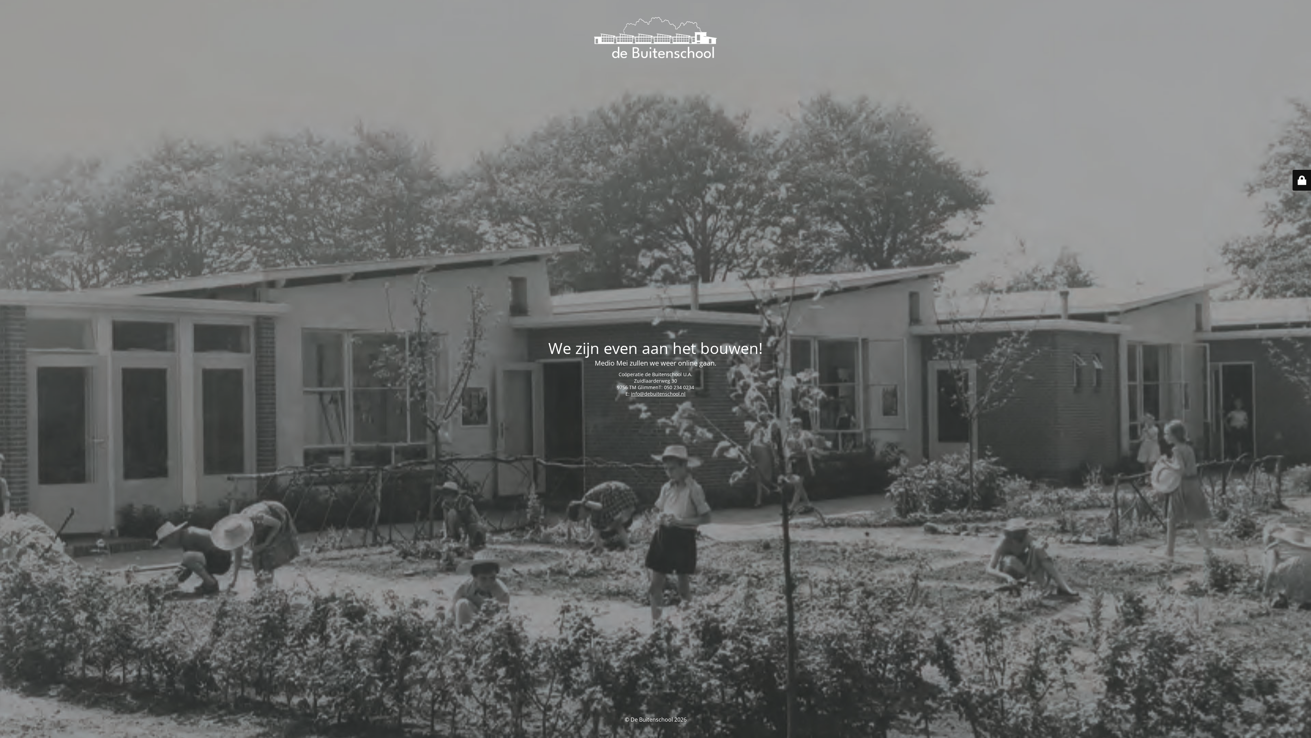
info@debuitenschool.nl (658, 394)
